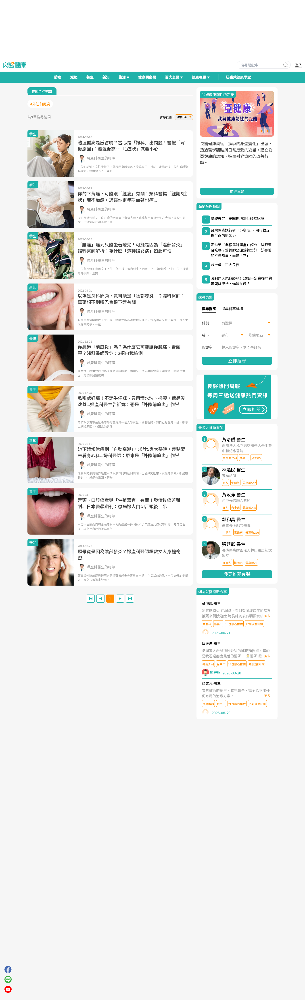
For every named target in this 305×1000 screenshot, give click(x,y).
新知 (106, 77)
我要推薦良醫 (237, 574)
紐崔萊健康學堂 (238, 77)
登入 (298, 65)
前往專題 (237, 191)
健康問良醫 (147, 77)
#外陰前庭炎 (40, 104)
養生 (90, 77)
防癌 (57, 77)
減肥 (73, 77)
